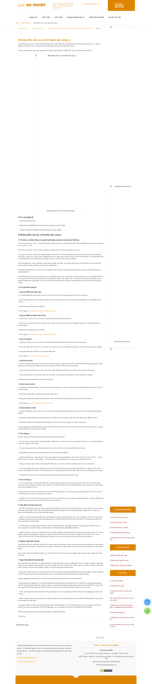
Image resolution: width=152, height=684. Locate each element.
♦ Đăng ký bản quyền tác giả (119, 560)
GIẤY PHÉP (58, 17)
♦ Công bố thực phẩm (117, 586)
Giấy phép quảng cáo (118, 612)
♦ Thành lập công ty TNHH (118, 522)
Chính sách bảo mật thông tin (26, 661)
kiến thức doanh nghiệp (56, 28)
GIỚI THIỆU (46, 17)
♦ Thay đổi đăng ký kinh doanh (120, 532)
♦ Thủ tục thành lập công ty (119, 517)
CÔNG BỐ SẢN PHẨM (96, 17)
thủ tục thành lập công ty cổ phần (38, 356)
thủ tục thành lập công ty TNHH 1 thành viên (41, 311)
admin (99, 28)
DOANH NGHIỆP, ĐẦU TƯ (75, 17)
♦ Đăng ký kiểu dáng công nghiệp (121, 565)
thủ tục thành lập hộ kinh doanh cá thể (39, 403)
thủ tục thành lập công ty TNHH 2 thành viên (41, 334)
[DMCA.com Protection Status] (106, 670)
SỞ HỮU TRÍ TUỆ (115, 17)
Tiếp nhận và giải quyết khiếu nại (27, 657)
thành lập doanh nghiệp (84, 28)
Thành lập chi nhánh (117, 538)
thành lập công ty (70, 28)
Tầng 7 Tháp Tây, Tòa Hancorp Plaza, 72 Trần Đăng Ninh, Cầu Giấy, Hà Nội (63, 6)
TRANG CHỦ (33, 17)
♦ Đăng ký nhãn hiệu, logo (118, 555)
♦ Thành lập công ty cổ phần (119, 527)
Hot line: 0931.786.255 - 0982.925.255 (120, 5)
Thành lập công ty (38, 28)
